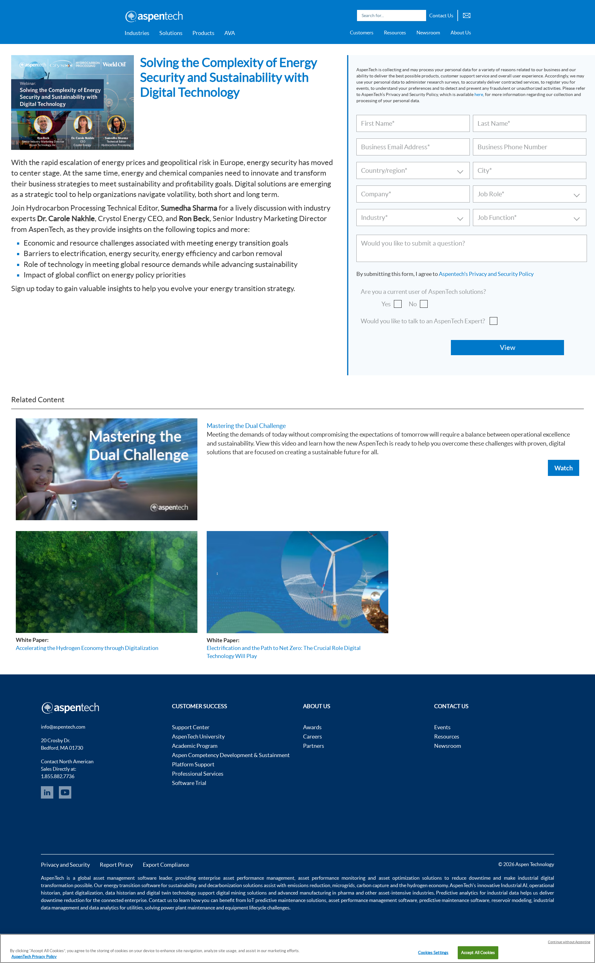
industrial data (503, 892)
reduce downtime (471, 878)
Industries (137, 33)
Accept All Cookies (478, 952)
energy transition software (132, 885)
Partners (313, 746)
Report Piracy (116, 864)
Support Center (190, 727)
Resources (395, 32)
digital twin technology (171, 892)
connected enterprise (124, 900)
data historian (120, 892)
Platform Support (193, 764)
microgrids (343, 885)
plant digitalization (83, 892)
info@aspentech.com (63, 727)
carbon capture (373, 885)
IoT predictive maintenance (276, 900)
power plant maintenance (188, 907)
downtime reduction (63, 900)
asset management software (124, 878)
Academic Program (195, 746)
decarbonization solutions (235, 885)
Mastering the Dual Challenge (246, 425)
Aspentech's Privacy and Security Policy (486, 274)
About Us (461, 32)
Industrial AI (514, 885)
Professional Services (197, 773)
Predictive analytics (457, 892)
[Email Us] (466, 14)
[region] (297, 948)
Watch (563, 468)
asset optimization (399, 878)
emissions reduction (309, 885)
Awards (312, 727)
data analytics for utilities (116, 907)
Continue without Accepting (569, 942)
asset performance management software (372, 900)
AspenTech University (198, 736)
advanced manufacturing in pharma (316, 892)
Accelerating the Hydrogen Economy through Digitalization (87, 648)
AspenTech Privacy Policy (34, 956)
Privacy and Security (65, 864)
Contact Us (441, 15)
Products (203, 33)
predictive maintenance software (453, 900)
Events (442, 727)
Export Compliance (166, 864)
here (478, 94)
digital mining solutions (241, 892)
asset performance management (259, 878)
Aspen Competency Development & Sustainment (231, 755)
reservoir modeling (511, 900)
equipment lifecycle (245, 907)
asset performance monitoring (332, 878)
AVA (229, 33)
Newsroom (428, 32)
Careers (312, 736)
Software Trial (189, 783)
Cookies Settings (433, 952)
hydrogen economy (427, 885)
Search (420, 15)
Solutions (171, 33)
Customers (361, 32)
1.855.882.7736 (57, 776)
